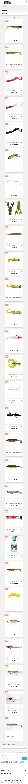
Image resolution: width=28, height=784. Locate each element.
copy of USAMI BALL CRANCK (14, 633)
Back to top (21, 751)
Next (24, 747)
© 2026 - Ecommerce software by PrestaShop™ (12, 782)
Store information (6, 774)
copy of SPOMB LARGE (14, 607)
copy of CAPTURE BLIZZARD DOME (14, 39)
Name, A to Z (14, 14)
